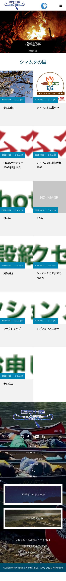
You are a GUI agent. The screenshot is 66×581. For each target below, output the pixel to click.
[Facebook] (28, 436)
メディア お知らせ (33, 458)
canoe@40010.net (33, 552)
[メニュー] (60, 5)
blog (33, 470)
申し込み (33, 476)
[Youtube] (36, 436)
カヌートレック (33, 452)
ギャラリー (33, 464)
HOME (33, 446)
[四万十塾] (33, 419)
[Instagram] (22, 436)
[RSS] (43, 436)
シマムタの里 (19, 100)
